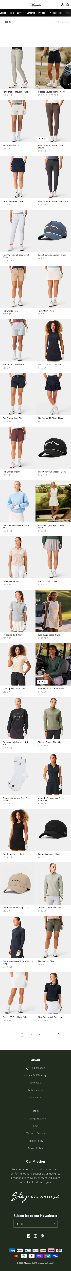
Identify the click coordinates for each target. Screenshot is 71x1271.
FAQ (35, 1126)
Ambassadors (35, 1090)
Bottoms (31, 13)
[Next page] (66, 1034)
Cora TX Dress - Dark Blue (49, 364)
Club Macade (38, 1068)
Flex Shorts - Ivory (11, 145)
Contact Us (35, 1097)
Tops (11, 13)
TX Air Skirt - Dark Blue (13, 201)
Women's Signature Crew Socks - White (17, 799)
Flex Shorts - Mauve (11, 472)
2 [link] (22, 1034)
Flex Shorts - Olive (46, 961)
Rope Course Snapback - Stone (52, 255)
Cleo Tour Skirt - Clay (47, 581)
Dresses (42, 13)
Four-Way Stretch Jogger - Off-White (16, 256)
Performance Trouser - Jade (15, 92)
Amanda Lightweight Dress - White (51, 526)
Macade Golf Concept (35, 1075)
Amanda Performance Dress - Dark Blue (51, 799)
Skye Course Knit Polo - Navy (51, 1017)
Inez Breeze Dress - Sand (49, 635)
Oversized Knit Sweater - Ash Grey (15, 743)
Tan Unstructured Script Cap (15, 908)
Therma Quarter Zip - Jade (50, 908)
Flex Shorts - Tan (10, 311)
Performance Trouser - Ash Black (53, 201)
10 (57, 1034)
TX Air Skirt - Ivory (46, 311)
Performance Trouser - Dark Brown (50, 146)
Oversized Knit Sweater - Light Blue (16, 526)
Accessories (56, 13)
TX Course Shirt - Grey (12, 635)
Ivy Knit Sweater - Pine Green (51, 688)
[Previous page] (4, 1034)
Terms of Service (35, 1133)
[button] (4, 4)
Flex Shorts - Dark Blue (13, 418)
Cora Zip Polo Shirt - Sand (14, 688)
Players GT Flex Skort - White (16, 1017)
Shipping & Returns (35, 1118)
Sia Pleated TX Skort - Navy (50, 418)
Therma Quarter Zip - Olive (50, 742)
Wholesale (35, 1082)
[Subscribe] (53, 1224)
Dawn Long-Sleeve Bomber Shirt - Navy (18, 962)
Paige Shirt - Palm (11, 581)
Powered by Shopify (45, 1263)
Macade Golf (30, 1263)
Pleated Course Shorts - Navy (51, 92)
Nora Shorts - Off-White (13, 364)
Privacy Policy (35, 1141)
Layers (20, 13)
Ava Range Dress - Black (13, 854)
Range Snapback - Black (49, 854)
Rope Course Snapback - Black (52, 472)
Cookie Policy (35, 1148)
